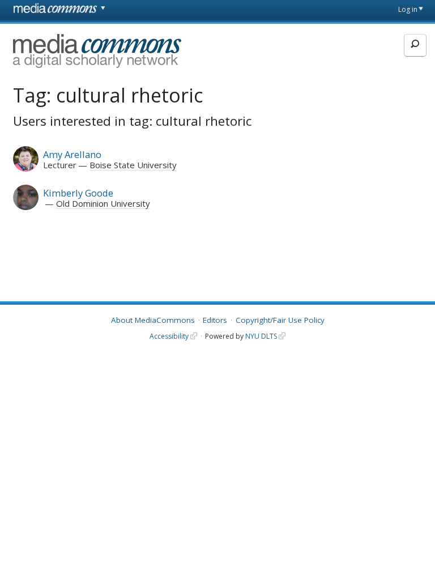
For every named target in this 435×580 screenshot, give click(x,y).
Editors (215, 320)
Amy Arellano (72, 154)
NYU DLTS (261, 336)
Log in (407, 9)
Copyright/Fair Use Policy (280, 320)
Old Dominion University (103, 203)
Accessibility (169, 336)
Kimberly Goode (78, 192)
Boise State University (133, 164)
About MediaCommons (153, 320)
